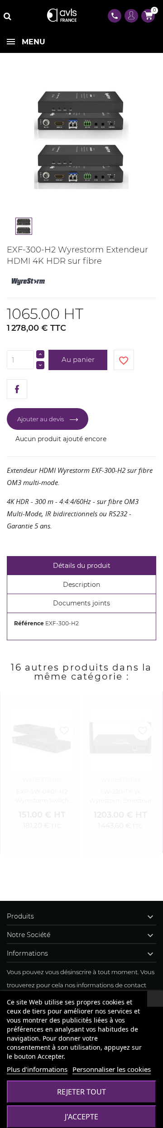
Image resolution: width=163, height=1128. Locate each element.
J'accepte (81, 1117)
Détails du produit (81, 566)
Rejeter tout (81, 1092)
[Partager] (17, 389)
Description (81, 585)
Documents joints (81, 603)
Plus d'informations (37, 1069)
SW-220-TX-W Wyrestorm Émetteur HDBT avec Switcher (120, 796)
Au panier (78, 359)
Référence (29, 623)
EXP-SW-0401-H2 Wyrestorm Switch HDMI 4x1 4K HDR (42, 794)
